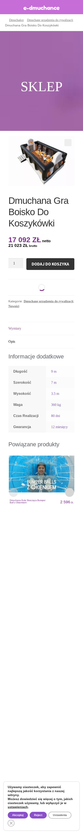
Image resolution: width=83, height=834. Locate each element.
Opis (11, 341)
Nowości (13, 306)
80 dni (55, 416)
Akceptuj (17, 815)
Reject (38, 815)
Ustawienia (60, 815)
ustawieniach (18, 807)
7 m (53, 382)
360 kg (56, 405)
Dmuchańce (16, 20)
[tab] (41, 328)
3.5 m (55, 393)
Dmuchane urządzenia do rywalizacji (50, 20)
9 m (53, 371)
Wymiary (14, 328)
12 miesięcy (59, 427)
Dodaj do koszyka (50, 264)
